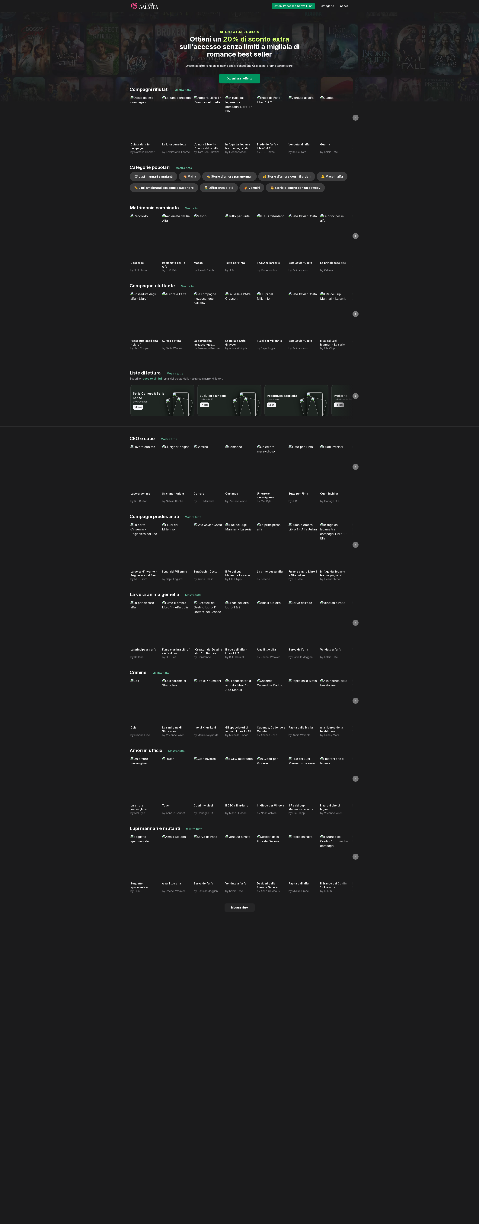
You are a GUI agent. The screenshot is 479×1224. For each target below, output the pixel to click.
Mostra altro (239, 907)
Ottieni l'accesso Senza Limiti (293, 6)
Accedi (344, 6)
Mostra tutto (182, 90)
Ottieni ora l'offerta (239, 78)
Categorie (327, 6)
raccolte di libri (152, 378)
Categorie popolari (150, 167)
